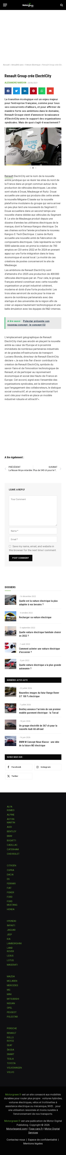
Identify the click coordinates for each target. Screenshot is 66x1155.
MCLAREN (12, 981)
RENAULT (11, 1033)
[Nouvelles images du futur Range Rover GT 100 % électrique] (10, 692)
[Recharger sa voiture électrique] (10, 616)
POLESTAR (12, 1016)
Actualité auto (17, 65)
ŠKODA (10, 1049)
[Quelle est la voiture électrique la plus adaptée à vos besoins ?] (10, 600)
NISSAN (11, 1003)
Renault (9, 176)
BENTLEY (11, 831)
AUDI (9, 827)
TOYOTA (11, 1063)
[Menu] (5, 5)
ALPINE (10, 814)
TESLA (10, 1058)
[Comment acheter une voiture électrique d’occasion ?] (10, 648)
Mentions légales (33, 1143)
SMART (10, 1054)
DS (8, 879)
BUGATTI (11, 840)
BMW (9, 836)
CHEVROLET (13, 853)
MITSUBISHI (13, 999)
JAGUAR (11, 930)
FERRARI (11, 883)
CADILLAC (12, 845)
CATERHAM (13, 849)
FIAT (9, 888)
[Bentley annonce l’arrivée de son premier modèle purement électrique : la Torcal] (10, 708)
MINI (9, 994)
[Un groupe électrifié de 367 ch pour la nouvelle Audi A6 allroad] (10, 725)
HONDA (10, 909)
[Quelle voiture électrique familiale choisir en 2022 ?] (10, 631)
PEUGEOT (12, 1012)
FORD (9, 897)
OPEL (9, 1007)
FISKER (10, 892)
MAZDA (11, 976)
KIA (8, 939)
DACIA (10, 874)
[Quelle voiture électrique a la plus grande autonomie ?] (10, 664)
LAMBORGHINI (14, 943)
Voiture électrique (32, 65)
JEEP (9, 934)
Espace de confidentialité (42, 1139)
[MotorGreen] (33, 5)
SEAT (9, 1045)
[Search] (61, 5)
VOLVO (10, 1072)
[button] (8, 90)
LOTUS (10, 960)
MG (8, 989)
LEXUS (10, 955)
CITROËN (11, 865)
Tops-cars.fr (36, 1128)
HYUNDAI (11, 921)
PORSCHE (12, 1028)
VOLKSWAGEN (14, 1067)
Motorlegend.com (16, 1128)
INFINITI (11, 925)
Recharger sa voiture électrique (35, 617)
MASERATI (12, 964)
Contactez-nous (16, 1139)
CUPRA (10, 870)
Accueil (6, 65)
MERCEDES (12, 985)
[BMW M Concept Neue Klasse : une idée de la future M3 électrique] (10, 741)
